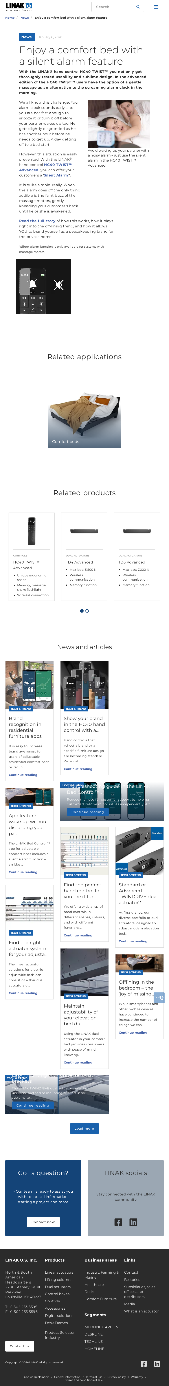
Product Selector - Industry (61, 1335)
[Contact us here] (159, 997)
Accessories (55, 1308)
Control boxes (57, 1294)
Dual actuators (58, 1287)
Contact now (43, 1222)
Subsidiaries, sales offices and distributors (139, 1292)
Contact (131, 1272)
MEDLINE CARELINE (102, 1327)
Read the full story (37, 221)
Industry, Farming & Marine (101, 1275)
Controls (52, 1301)
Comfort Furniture (100, 1299)
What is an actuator (141, 1311)
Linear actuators (59, 1272)
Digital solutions (59, 1316)
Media (129, 1304)
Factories (132, 1280)
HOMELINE (94, 1349)
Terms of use (94, 1377)
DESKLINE (93, 1334)
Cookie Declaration (36, 1377)
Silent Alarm (56, 175)
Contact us (20, 1346)
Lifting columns (58, 1280)
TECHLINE (93, 1341)
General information (67, 1377)
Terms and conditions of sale (84, 1380)
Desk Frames (56, 1323)
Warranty (137, 1377)
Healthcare (94, 1285)
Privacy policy (116, 1377)
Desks (89, 1292)
